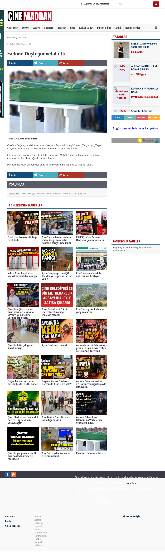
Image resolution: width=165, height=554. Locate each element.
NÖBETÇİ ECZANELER (126, 241)
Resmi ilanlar (132, 27)
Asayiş (36, 27)
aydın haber (132, 483)
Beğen (14, 63)
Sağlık (118, 27)
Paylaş (66, 63)
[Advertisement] (136, 166)
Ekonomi (49, 27)
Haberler (11, 37)
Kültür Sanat (86, 27)
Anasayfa (12, 27)
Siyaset (62, 27)
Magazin (38, 542)
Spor (72, 27)
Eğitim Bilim (104, 27)
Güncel (25, 27)
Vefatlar (22, 37)
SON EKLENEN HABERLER (25, 205)
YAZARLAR (120, 37)
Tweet (41, 63)
